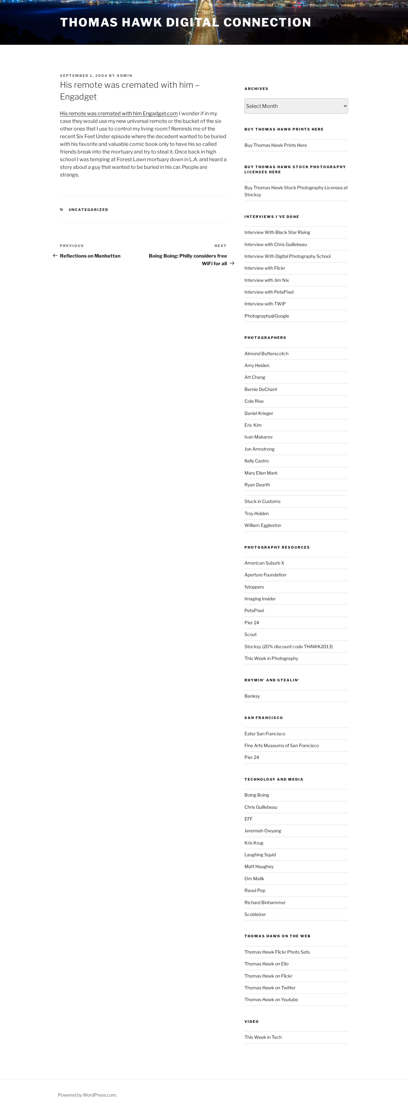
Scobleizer (255, 914)
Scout (250, 634)
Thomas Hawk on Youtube (271, 999)
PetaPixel (254, 610)
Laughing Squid (260, 854)
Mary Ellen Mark (261, 473)
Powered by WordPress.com (87, 1095)
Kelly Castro (256, 460)
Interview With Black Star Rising (277, 232)
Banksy (252, 696)
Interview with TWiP (265, 303)
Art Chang (254, 377)
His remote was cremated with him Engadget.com (119, 113)
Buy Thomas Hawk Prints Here (275, 145)
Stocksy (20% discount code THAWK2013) (288, 646)
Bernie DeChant (260, 389)
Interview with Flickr (264, 268)
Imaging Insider (260, 598)
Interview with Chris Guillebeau (275, 244)
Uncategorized (89, 209)
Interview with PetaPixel (269, 292)
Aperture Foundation (265, 574)
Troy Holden (256, 513)
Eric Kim (253, 425)
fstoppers (254, 586)
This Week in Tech (263, 1037)
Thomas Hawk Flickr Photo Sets (277, 952)
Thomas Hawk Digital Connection (185, 22)
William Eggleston (262, 525)
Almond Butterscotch (266, 353)
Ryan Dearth (257, 484)
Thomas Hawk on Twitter (269, 987)
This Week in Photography (271, 658)
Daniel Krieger (258, 413)
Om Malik (254, 878)
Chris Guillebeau (260, 807)
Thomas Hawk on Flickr (268, 976)
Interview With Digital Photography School (287, 256)
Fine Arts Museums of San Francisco (281, 745)
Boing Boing (256, 795)
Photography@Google (266, 316)
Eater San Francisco (264, 733)
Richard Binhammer (265, 902)
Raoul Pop (254, 890)
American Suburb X (264, 563)
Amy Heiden (256, 365)
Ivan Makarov (258, 436)
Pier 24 (251, 622)
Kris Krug (253, 842)
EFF (248, 818)
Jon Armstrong (259, 449)
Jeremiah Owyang (262, 830)
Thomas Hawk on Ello (266, 963)
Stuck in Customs (262, 501)
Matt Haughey (258, 866)
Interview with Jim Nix (266, 280)
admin (125, 75)
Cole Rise (254, 401)
